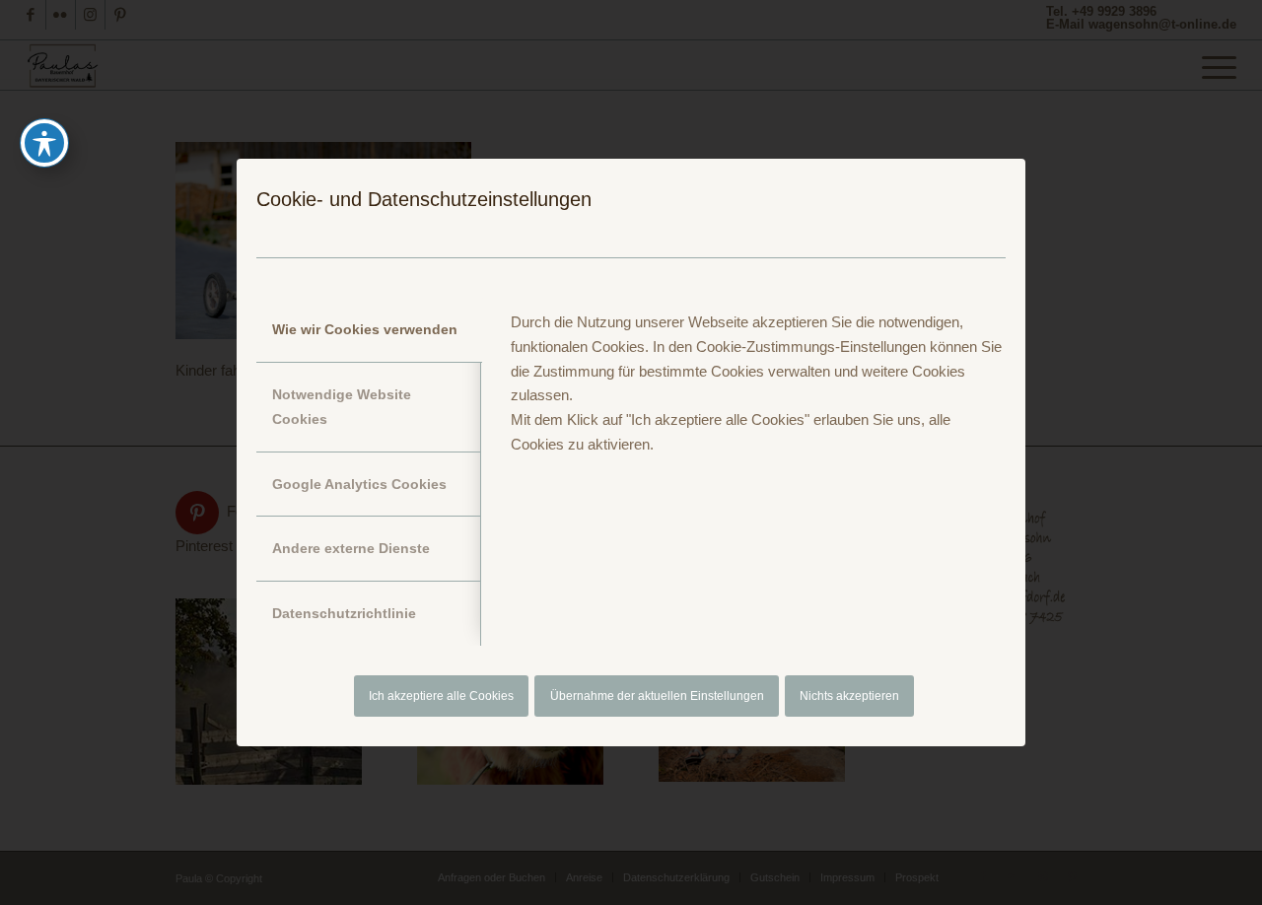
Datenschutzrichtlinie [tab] (344, 613)
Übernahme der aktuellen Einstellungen (657, 696)
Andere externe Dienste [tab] (351, 548)
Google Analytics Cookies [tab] (359, 484)
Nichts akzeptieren (849, 696)
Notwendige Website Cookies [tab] (341, 406)
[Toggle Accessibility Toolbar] (44, 143)
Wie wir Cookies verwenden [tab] (364, 329)
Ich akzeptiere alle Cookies (441, 696)
